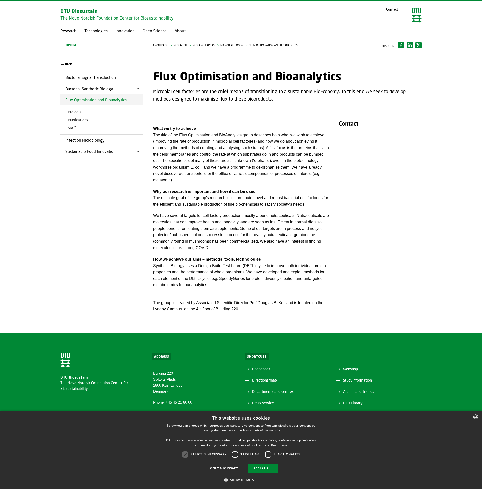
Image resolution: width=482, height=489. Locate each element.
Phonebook (261, 369)
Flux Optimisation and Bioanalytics (96, 99)
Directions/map (264, 380)
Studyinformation (357, 380)
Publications (78, 120)
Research (68, 31)
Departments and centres (273, 391)
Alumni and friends (358, 391)
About (180, 31)
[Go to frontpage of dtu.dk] (417, 15)
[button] (101, 45)
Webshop (350, 369)
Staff (72, 128)
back (68, 64)
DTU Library (353, 403)
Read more (279, 445)
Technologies (96, 31)
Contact (392, 9)
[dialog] (241, 450)
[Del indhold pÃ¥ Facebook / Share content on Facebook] (401, 45)
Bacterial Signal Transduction (90, 77)
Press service (263, 403)
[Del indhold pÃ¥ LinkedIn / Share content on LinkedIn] (410, 45)
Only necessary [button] (224, 468)
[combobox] (475, 416)
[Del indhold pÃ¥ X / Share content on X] (418, 45)
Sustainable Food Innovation (90, 151)
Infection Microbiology (85, 140)
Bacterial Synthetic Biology (89, 88)
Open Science (155, 31)
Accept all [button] (262, 468)
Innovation (125, 31)
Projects (74, 112)
